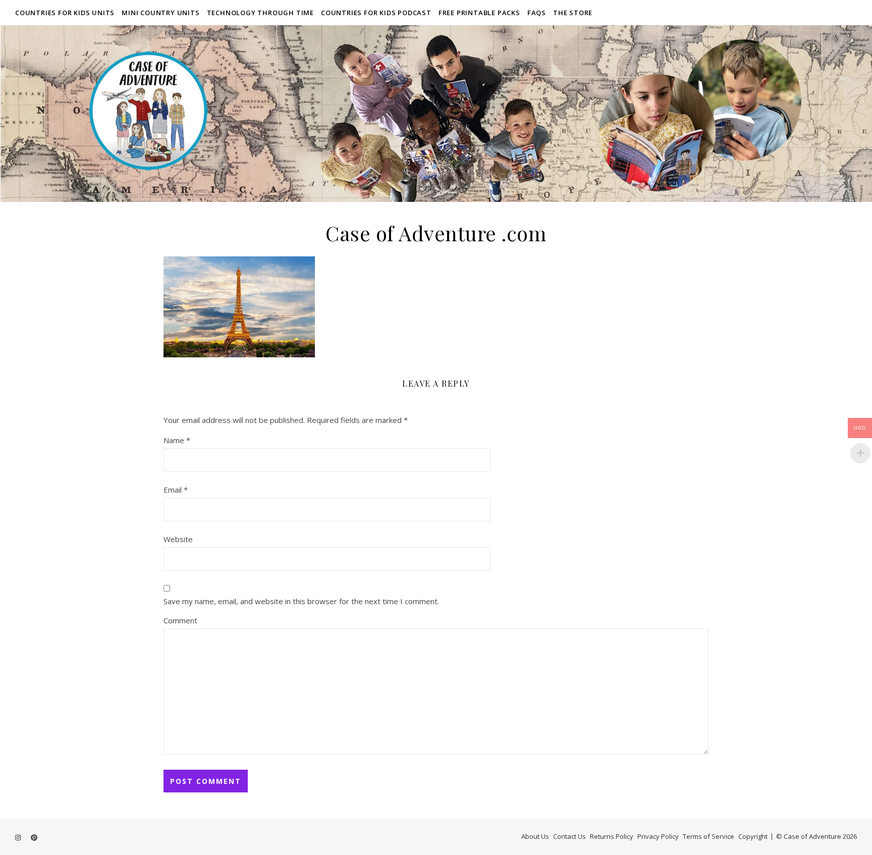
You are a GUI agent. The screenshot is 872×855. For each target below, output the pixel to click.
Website (178, 539)
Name (177, 440)
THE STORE (572, 12)
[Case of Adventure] (436, 113)
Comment (180, 620)
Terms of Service (708, 836)
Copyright (753, 836)
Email (176, 490)
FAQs (536, 12)
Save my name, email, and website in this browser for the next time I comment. (301, 601)
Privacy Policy (658, 836)
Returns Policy (611, 836)
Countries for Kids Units (65, 12)
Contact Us (569, 836)
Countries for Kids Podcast (376, 12)
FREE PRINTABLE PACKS (479, 12)
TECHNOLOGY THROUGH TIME (260, 12)
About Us (535, 836)
